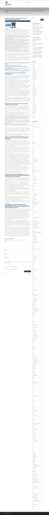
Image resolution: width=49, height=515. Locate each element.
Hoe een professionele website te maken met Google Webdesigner (37, 40)
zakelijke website (34, 504)
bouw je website (34, 176)
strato (33, 416)
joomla (33, 286)
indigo (33, 275)
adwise (33, 151)
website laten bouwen (35, 474)
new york (33, 349)
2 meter (33, 133)
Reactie (6, 241)
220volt (33, 136)
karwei (33, 287)
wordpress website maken (36, 501)
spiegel (33, 412)
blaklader (33, 173)
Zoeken (42, 19)
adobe (33, 150)
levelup (33, 316)
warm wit (33, 446)
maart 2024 (33, 102)
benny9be (33, 39)
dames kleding (34, 198)
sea (32, 397)
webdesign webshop (35, 456)
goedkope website (34, 228)
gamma (33, 220)
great (33, 243)
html (33, 265)
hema (33, 253)
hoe (32, 254)
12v (32, 128)
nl (32, 350)
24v (32, 139)
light (33, 320)
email (33, 210)
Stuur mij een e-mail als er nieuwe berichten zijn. (11, 269)
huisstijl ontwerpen (34, 269)
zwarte (33, 508)
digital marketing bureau (35, 202)
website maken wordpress (36, 478)
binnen (33, 172)
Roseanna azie (34, 43)
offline (33, 353)
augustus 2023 (34, 112)
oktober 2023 (34, 109)
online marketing (34, 360)
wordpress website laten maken (36, 500)
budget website (34, 183)
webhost (33, 460)
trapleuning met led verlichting (36, 423)
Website (6, 257)
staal (33, 413)
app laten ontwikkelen (35, 161)
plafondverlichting (34, 375)
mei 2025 (33, 83)
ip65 (33, 280)
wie (32, 485)
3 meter (33, 140)
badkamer (33, 166)
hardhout (33, 250)
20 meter (33, 135)
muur (33, 346)
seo (32, 398)
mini (32, 342)
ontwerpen (33, 365)
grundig (33, 247)
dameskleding (34, 199)
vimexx (33, 438)
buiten (33, 184)
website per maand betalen (36, 482)
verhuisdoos (34, 435)
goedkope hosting (34, 225)
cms (33, 191)
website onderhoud (34, 479)
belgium (33, 169)
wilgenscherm (34, 486)
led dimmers (34, 301)
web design (33, 452)
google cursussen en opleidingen (36, 232)
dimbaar (33, 205)
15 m (33, 129)
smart (33, 408)
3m (32, 144)
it (32, 283)
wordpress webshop (35, 497)
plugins (33, 376)
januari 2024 (34, 105)
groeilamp (33, 246)
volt (32, 442)
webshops (33, 468)
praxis (33, 379)
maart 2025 (33, 86)
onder (33, 354)
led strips (33, 306)
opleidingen (33, 368)
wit (32, 489)
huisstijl (33, 268)
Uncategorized (9, 13)
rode (33, 390)
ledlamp (33, 312)
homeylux (33, 257)
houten (33, 264)
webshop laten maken (35, 464)
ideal (33, 272)
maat (33, 328)
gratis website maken (35, 242)
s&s (32, 394)
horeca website (34, 258)
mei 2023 (33, 116)
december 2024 (34, 90)
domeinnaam (34, 206)
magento (33, 331)
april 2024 (33, 101)
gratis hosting (34, 239)
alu (32, 155)
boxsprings (33, 180)
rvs (32, 393)
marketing (33, 334)
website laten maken (35, 475)
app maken (33, 162)
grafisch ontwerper (35, 236)
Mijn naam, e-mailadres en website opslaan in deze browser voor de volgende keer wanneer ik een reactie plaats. (17, 262)
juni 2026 (33, 65)
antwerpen (33, 158)
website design (34, 471)
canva (33, 187)
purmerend (33, 383)
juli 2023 (33, 113)
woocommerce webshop (35, 494)
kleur (33, 291)
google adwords (34, 231)
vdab (33, 434)
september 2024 (34, 94)
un (32, 431)
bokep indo (33, 51)
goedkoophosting (34, 224)
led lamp (33, 302)
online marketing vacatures (36, 361)
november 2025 (34, 75)
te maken (33, 420)
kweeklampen (34, 294)
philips (33, 371)
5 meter (33, 147)
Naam (6, 250)
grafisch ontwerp (34, 235)
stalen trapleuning (34, 415)
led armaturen (34, 298)
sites (33, 405)
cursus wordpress (34, 195)
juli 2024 (33, 97)
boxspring (33, 177)
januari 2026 (34, 72)
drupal (33, 209)
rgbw (33, 387)
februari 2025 (34, 87)
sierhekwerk (34, 401)
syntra (33, 419)
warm (33, 445)
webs (33, 463)
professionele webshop (35, 382)
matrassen (33, 339)
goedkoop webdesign (35, 221)
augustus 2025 (34, 79)
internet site (34, 279)
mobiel (33, 345)
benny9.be (8, 4)
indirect (33, 276)
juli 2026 (33, 64)
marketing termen (34, 338)
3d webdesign (34, 143)
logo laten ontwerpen (35, 324)
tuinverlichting (34, 430)
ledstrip (33, 313)
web (33, 449)
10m (32, 124)
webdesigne (34, 457)
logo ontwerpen (34, 327)
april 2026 (33, 68)
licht (33, 317)
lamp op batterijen (34, 295)
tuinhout (33, 427)
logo (33, 323)
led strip (33, 305)
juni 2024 (33, 98)
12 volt (33, 125)
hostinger (33, 261)
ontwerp (33, 364)
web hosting (34, 453)
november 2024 (34, 91)
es (32, 213)
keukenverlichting (34, 290)
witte (33, 490)
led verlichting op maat (35, 309)
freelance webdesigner (35, 217)
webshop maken (34, 467)
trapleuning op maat (35, 424)
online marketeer (34, 357)
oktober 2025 (34, 76)
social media (34, 409)
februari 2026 (34, 71)
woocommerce (34, 493)
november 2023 (34, 108)
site (32, 404)
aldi (32, 154)
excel (33, 214)
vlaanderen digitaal (34, 441)
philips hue (33, 372)
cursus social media (35, 194)
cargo (33, 188)
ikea (33, 273)
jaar (32, 284)
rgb (32, 386)
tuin (32, 426)
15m (32, 132)
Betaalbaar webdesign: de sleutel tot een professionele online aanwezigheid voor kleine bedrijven (37, 48)
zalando (33, 505)
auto (33, 165)
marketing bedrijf (34, 335)
